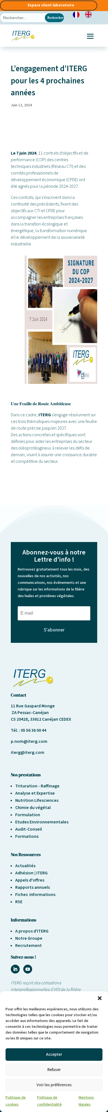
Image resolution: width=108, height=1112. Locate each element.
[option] (89, 14)
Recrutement (28, 945)
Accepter (54, 1054)
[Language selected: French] (85, 14)
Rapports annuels (32, 887)
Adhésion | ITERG (31, 873)
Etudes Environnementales (41, 822)
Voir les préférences (54, 1085)
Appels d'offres (29, 880)
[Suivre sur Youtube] (27, 969)
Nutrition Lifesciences (36, 800)
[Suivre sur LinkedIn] (15, 969)
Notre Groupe (28, 938)
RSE (18, 902)
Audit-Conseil (28, 829)
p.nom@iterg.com (29, 741)
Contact (18, 695)
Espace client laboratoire (51, 5)
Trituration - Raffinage (37, 786)
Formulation (27, 815)
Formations (26, 836)
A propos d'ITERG (31, 931)
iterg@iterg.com (27, 752)
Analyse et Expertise (35, 793)
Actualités (25, 866)
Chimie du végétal (33, 808)
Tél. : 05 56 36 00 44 (28, 730)
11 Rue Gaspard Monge (33, 706)
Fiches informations (35, 895)
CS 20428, (20, 719)
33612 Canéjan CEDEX (50, 719)
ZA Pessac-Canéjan (30, 713)
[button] (99, 998)
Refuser (54, 1070)
